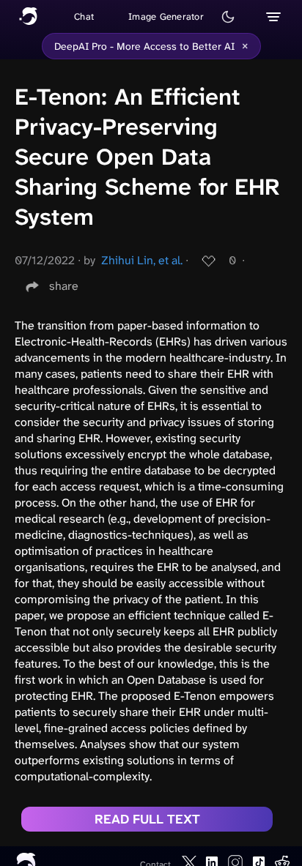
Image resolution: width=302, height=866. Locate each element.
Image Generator (166, 16)
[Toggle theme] (228, 17)
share (63, 286)
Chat (84, 16)
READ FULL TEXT (147, 819)
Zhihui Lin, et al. (142, 260)
